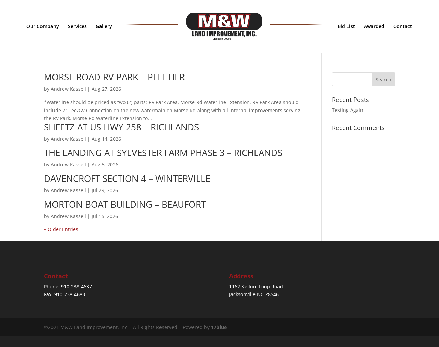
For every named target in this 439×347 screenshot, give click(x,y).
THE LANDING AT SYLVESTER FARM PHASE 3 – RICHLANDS (163, 153)
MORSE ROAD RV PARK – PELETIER (114, 77)
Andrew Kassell (68, 88)
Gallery (104, 27)
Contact (402, 27)
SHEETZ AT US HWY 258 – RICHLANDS (121, 127)
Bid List (346, 27)
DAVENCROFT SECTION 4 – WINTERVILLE (127, 178)
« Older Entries (61, 229)
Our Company (42, 27)
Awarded (374, 27)
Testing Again (347, 110)
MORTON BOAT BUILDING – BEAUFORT (125, 204)
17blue (219, 327)
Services (77, 27)
